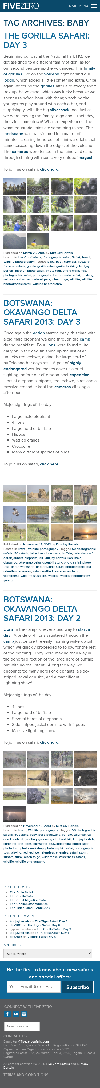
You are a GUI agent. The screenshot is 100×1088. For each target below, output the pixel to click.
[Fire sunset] (85, 532)
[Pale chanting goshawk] (14, 514)
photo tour (53, 271)
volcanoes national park (33, 280)
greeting (31, 839)
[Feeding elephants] (85, 514)
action (39, 333)
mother (20, 271)
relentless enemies (17, 571)
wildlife (75, 280)
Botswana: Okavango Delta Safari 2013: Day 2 (42, 609)
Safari (76, 257)
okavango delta (30, 563)
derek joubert (13, 558)
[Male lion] (14, 778)
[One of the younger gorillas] (38, 223)
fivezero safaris (14, 266)
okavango (10, 563)
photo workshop (74, 271)
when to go (60, 280)
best (59, 262)
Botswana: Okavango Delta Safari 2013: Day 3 (42, 312)
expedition (80, 374)
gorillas (48, 86)
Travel (86, 257)
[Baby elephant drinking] (62, 778)
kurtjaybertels (20, 921)
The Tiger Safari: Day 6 (51, 921)
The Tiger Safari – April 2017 (30, 908)
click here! (49, 169)
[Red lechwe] (62, 532)
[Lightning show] (14, 814)
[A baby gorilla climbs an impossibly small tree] (38, 204)
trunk (18, 857)
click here (49, 464)
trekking (87, 275)
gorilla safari (46, 266)
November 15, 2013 (37, 826)
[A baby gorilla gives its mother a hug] (85, 204)
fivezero (84, 262)
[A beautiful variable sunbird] (38, 241)
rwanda (65, 275)
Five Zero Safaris (21, 6)
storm (83, 853)
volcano (51, 74)
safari (76, 275)
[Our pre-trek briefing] (14, 186)
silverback (59, 109)
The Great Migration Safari (28, 900)
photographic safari (17, 275)
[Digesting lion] (38, 493)
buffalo (67, 554)
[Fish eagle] (62, 514)
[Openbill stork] (38, 532)
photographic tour (46, 275)
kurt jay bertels (55, 558)
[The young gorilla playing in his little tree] (62, 204)
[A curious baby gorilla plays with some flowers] (85, 186)
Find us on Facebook (7, 1014)
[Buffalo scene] (62, 796)
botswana (53, 554)
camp (85, 339)
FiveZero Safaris (29, 257)
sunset (8, 857)
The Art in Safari (21, 892)
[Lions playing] (38, 759)
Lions (8, 629)
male (77, 558)
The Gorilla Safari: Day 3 (46, 41)
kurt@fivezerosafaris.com (31, 1042)
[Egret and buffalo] (85, 778)
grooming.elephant (52, 839)
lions (50, 345)
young (8, 580)
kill (41, 558)
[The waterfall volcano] (14, 241)
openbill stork (52, 563)
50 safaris (21, 554)
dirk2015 (16, 925)
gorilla (31, 266)
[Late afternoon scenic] (85, 796)
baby (50, 262)
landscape (13, 133)
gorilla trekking (67, 266)
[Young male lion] (14, 493)
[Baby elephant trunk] (38, 778)
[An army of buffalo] (14, 794)
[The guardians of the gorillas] (38, 186)
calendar (70, 262)
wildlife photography (47, 284)
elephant (31, 558)
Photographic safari (56, 257)
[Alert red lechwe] (14, 532)
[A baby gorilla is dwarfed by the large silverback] (14, 204)
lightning (9, 844)
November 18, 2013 (37, 545)
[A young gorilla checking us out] (62, 223)
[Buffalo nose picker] (38, 796)
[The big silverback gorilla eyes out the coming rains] (85, 223)
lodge (8, 80)
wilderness (11, 576)
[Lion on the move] (62, 759)
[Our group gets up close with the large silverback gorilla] (14, 223)
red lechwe (31, 853)
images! (84, 157)
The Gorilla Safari (22, 896)
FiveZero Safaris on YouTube (16, 1014)
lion (70, 558)
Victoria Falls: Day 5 (41, 937)
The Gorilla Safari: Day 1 (52, 933)
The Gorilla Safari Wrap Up (29, 904)
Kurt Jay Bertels (61, 253)
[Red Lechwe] (85, 759)
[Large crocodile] (38, 514)
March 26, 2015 (34, 253)
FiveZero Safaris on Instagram (24, 1014)
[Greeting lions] (62, 493)
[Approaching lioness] (85, 495)
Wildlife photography (18, 262)
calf (90, 554)
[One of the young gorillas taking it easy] (62, 186)
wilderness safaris (34, 576)
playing (16, 853)
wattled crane (52, 571)
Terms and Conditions (25, 1075)
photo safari (35, 271)
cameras (20, 151)
